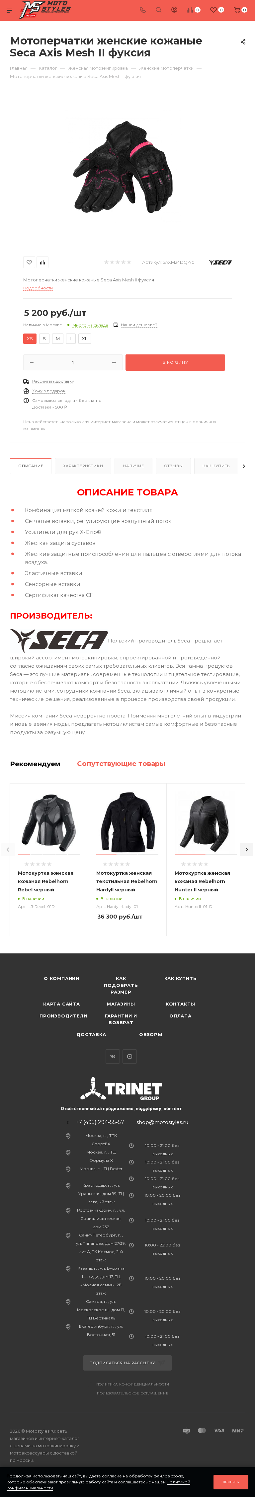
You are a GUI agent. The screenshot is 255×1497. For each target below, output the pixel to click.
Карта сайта (61, 1004)
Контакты (180, 1004)
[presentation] (8, 849)
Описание (30, 466)
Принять (231, 1482)
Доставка (91, 1034)
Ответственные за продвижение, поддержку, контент (121, 1108)
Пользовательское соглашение (133, 1393)
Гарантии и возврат (121, 1019)
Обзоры (150, 1034)
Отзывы (173, 466)
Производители (63, 1015)
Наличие (133, 466)
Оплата (180, 1015)
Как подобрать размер (121, 985)
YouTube (130, 1056)
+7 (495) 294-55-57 (100, 1122)
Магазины (121, 1004)
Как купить (216, 466)
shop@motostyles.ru (162, 1122)
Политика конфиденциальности (133, 1384)
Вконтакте (113, 1056)
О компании (61, 978)
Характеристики (83, 466)
